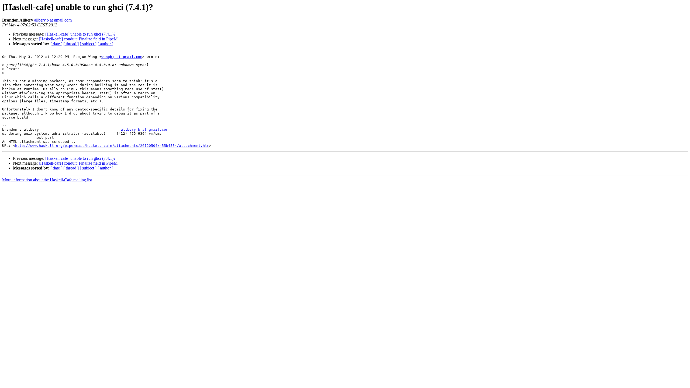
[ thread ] (71, 43)
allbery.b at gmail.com (53, 20)
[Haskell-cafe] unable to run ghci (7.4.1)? (80, 34)
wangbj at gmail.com (121, 57)
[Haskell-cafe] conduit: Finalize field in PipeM (78, 39)
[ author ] (105, 43)
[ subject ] (88, 43)
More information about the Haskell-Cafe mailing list (47, 180)
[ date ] (56, 43)
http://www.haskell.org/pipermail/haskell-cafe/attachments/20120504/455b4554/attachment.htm (112, 146)
